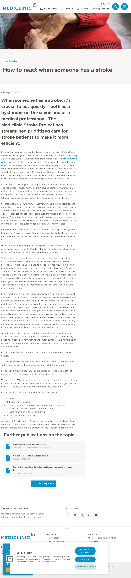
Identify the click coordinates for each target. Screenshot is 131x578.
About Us (92, 534)
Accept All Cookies (85, 551)
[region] (59, 558)
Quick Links (51, 534)
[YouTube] (96, 515)
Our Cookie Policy (49, 562)
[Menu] (124, 6)
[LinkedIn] (89, 515)
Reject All (85, 559)
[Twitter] (82, 515)
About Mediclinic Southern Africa (102, 538)
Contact (105, 4)
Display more (46, 483)
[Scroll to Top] (67, 526)
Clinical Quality (94, 542)
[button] (10, 559)
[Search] (115, 6)
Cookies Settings (85, 566)
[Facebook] (68, 515)
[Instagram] (75, 515)
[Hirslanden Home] (23, 536)
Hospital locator (52, 538)
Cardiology (13, 61)
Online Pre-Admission (55, 542)
